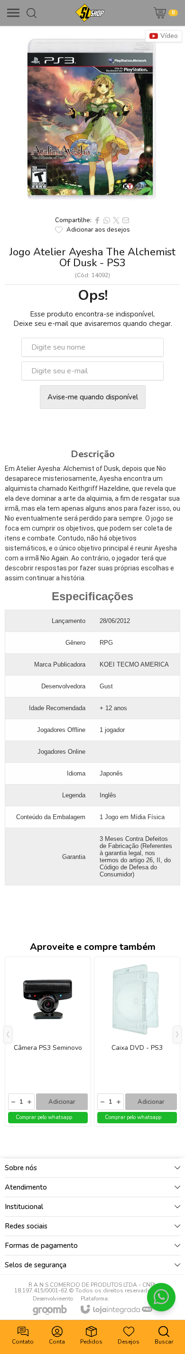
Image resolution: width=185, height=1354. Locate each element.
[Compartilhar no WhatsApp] (106, 220)
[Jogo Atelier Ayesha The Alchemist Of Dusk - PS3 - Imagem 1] (92, 118)
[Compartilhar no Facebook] (97, 220)
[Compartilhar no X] (116, 220)
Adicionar (61, 1102)
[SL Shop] (89, 13)
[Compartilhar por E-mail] (125, 220)
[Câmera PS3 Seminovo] (48, 1041)
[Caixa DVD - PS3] (137, 1041)
